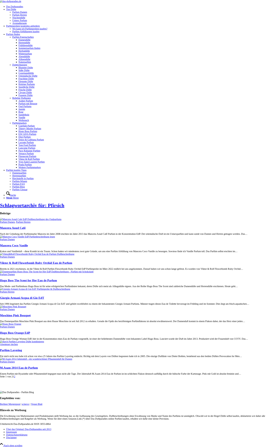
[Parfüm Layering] (22, 341)
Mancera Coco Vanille (14, 245)
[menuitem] (136, 6)
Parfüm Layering (11, 350)
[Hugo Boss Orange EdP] (10, 324)
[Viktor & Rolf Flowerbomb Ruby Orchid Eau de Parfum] (37, 254)
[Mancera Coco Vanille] (27, 236)
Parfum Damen (7, 222)
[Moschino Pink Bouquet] (13, 306)
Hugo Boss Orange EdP (15, 332)
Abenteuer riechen (9, 344)
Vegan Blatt (36, 404)
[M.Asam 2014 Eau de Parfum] (36, 359)
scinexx (25, 404)
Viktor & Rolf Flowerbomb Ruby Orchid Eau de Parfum (36, 262)
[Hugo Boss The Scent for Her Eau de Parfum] (47, 271)
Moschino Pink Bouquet (15, 315)
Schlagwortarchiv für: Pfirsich (32, 205)
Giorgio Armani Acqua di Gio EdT (22, 297)
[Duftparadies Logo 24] (10, 1)
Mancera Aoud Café (13, 228)
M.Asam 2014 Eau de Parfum (19, 367)
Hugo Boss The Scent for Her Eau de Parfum (28, 280)
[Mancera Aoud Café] (30, 219)
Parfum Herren (23, 222)
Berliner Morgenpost (10, 404)
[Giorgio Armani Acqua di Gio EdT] (35, 289)
